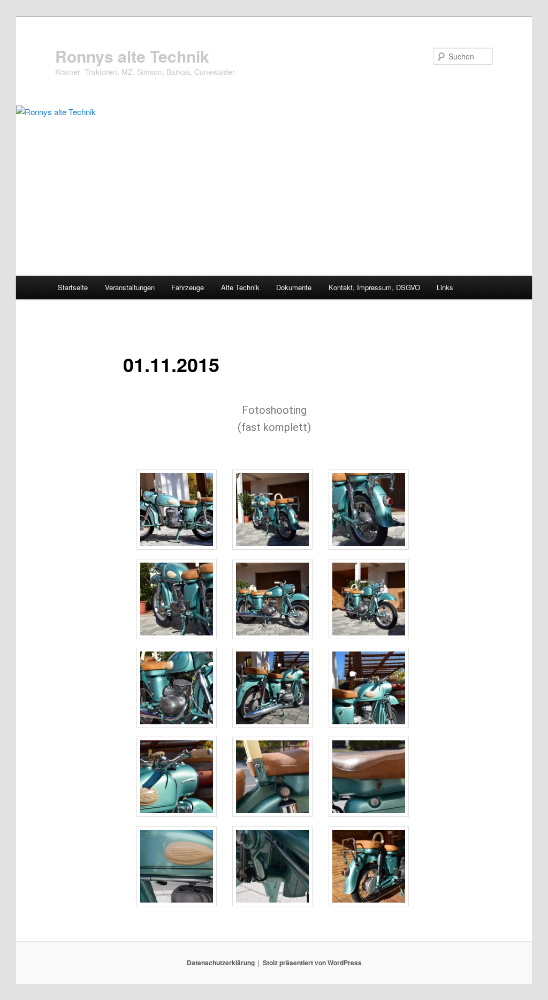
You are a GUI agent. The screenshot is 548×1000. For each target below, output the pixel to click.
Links (445, 287)
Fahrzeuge (187, 287)
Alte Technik (240, 287)
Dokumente (293, 287)
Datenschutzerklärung (221, 962)
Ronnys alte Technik (132, 55)
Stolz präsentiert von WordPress (312, 962)
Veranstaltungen (130, 287)
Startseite (73, 287)
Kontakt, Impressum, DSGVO (374, 287)
